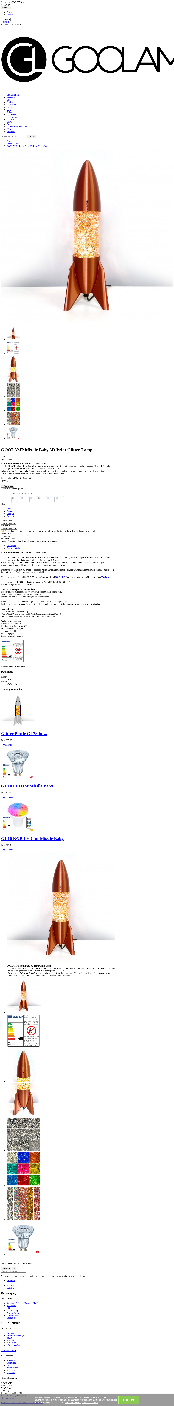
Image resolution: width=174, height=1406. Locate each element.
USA (9, 129)
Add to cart (7, 486)
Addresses (11, 1360)
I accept (128, 1400)
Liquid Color (6, 526)
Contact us (11, 1318)
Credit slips (11, 1363)
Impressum (11, 1305)
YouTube (105, 577)
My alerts (11, 1372)
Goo (8, 100)
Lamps (9, 107)
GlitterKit (11, 97)
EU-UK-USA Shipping (17, 127)
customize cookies (90, 1402)
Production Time (8, 538)
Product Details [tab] (13, 548)
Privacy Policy (13, 1313)
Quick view (7, 745)
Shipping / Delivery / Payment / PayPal (23, 1303)
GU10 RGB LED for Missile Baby (32, 838)
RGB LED (60, 577)
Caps (9, 109)
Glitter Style (6, 533)
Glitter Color (6, 521)
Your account (8, 1350)
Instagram (11, 1288)
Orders (9, 1365)
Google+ (10, 513)
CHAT (9, 122)
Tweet (9, 511)
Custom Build (12, 117)
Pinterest (10, 516)
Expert (9, 124)
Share (9, 509)
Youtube (10, 119)
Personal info (12, 1368)
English (10, 12)
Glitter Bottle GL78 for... (24, 733)
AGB (9, 1308)
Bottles (10, 102)
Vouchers (11, 1370)
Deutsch (10, 14)
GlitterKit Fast (13, 95)
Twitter (10, 1283)
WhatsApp (11, 1343)
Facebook (11, 131)
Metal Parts (11, 104)
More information (73, 1402)
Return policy (12, 1310)
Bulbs (9, 112)
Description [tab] (11, 545)
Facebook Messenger (16, 1335)
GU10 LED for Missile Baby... (28, 786)
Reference (5, 666)
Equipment (11, 114)
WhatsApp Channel (15, 1345)
